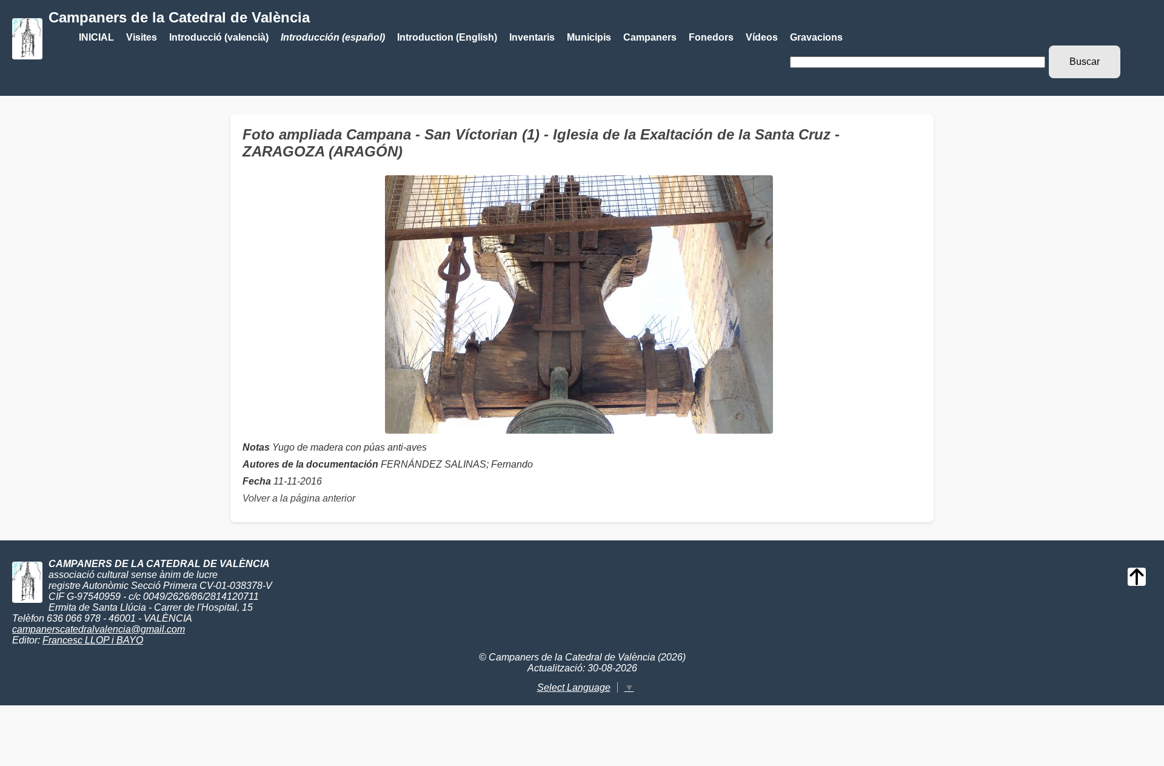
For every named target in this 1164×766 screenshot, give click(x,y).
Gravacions (816, 37)
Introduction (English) (447, 37)
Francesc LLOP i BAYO (92, 640)
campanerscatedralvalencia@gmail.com (98, 629)
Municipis (589, 37)
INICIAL (96, 37)
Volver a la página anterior (298, 498)
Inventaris (532, 37)
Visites (141, 37)
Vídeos (762, 37)
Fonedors (711, 37)
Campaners (650, 37)
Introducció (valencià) (219, 37)
